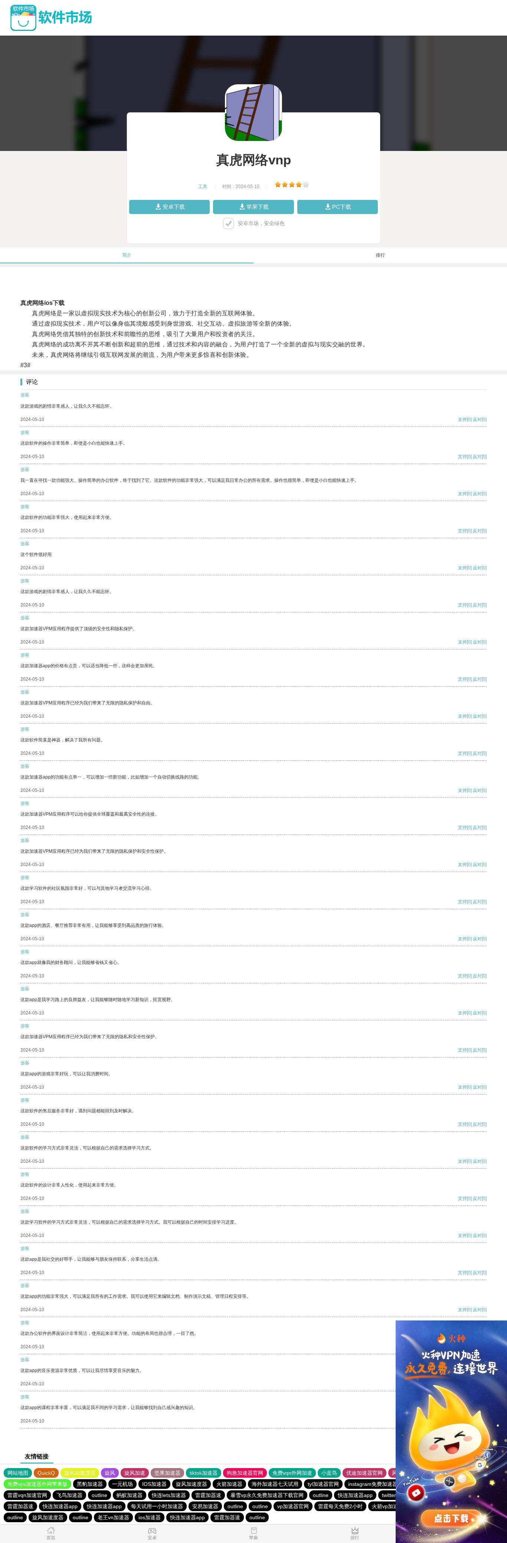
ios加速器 (149, 1517)
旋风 (110, 1473)
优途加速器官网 (364, 1473)
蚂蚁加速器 (130, 1495)
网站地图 (17, 1473)
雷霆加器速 (208, 1495)
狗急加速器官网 (245, 1473)
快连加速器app (355, 1495)
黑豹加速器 (90, 1484)
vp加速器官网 (293, 1506)
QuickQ (46, 1473)
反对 (477, 419)
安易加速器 (205, 1506)
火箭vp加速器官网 (393, 1506)
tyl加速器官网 (323, 1484)
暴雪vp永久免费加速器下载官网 (267, 1495)
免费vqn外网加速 (292, 1473)
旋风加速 (134, 1473)
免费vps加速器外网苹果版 (37, 1484)
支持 (462, 419)
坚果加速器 (167, 1473)
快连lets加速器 (169, 1495)
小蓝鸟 (329, 1473)
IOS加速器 (154, 1484)
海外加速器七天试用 (275, 1484)
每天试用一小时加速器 (157, 1506)
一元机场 (122, 1484)
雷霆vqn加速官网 (27, 1495)
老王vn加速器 (113, 1517)
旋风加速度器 (79, 1473)
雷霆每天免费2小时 (340, 1506)
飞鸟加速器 (69, 1495)
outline (99, 1495)
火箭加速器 (229, 1484)
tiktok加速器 (203, 1473)
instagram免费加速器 (373, 1484)
